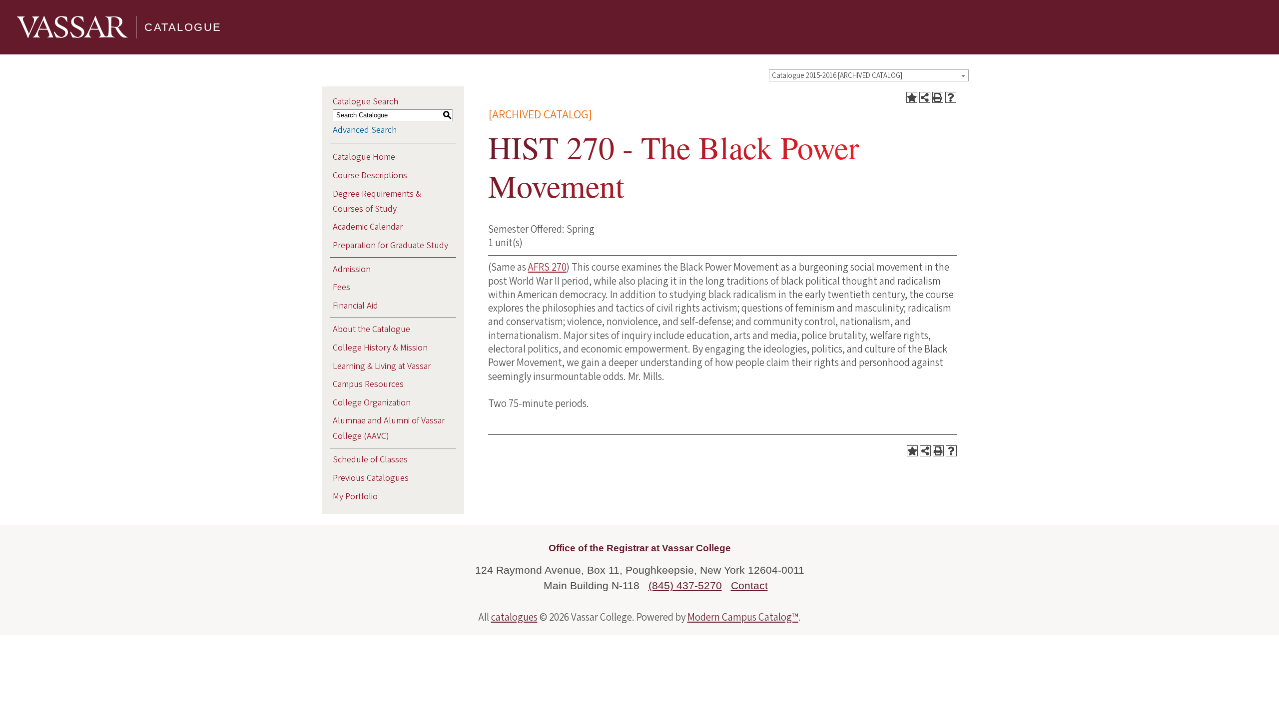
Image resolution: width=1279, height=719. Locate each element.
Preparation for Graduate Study (390, 245)
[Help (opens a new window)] (950, 97)
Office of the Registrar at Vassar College (640, 548)
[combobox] (869, 75)
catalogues (514, 617)
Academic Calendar (368, 227)
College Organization (372, 402)
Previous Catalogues (371, 478)
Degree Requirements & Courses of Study (377, 201)
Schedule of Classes (370, 459)
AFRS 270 (547, 267)
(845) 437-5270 (685, 585)
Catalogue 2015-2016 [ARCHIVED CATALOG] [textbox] (837, 75)
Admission (352, 269)
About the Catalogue (371, 329)
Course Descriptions (370, 175)
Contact (749, 585)
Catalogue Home (364, 157)
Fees (341, 287)
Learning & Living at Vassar (382, 366)
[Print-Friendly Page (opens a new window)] (937, 97)
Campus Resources (368, 384)
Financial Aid (355, 306)
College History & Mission (380, 348)
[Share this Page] (924, 97)
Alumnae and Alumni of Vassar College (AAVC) (389, 428)
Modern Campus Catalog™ (742, 617)
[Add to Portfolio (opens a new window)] (911, 97)
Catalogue (183, 27)
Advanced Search (365, 130)
